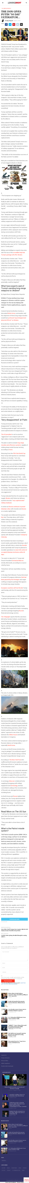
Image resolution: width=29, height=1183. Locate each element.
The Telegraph (5, 617)
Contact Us (3, 1055)
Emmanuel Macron (18, 560)
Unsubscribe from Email (7, 1066)
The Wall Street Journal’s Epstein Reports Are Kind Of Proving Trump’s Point (17, 1035)
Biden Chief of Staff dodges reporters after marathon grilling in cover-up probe (18, 995)
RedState (11, 1090)
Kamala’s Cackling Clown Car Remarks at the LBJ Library (17, 1095)
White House (13, 734)
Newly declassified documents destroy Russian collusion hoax (16, 1002)
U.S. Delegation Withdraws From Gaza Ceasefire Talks (17, 1018)
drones (24, 509)
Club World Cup (20, 453)
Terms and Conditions (10, 1182)
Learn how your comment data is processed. (13, 983)
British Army (11, 313)
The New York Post (15, 760)
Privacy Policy (4, 1060)
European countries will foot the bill (12, 588)
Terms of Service (5, 1057)
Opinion (10, 1004)
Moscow (12, 781)
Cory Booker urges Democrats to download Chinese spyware (17, 1010)
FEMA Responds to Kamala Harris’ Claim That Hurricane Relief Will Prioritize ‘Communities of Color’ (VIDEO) (18, 1104)
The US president (6, 434)
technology (14, 785)
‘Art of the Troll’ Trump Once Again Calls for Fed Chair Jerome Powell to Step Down (14, 930)
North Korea (11, 745)
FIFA (14, 453)
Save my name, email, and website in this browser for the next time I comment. (12, 978)
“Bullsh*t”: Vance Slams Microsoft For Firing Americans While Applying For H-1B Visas (17, 1027)
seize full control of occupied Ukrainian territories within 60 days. (14, 552)
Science (8, 1170)
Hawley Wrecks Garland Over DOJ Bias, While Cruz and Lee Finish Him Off (17, 1113)
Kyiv (2, 517)
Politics (10, 997)
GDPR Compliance (5, 1063)
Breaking (4, 1160)
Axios (11, 449)
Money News (10, 1029)
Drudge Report (9, 20)
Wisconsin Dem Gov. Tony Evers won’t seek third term (17, 1042)
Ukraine (8, 498)
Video (23, 1170)
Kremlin (24, 545)
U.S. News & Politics (6, 8)
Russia (21, 610)
